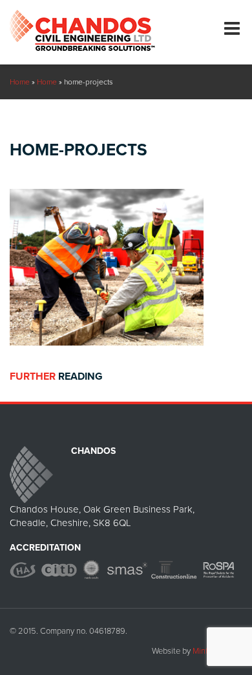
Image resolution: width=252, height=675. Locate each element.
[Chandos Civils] (82, 25)
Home (20, 81)
